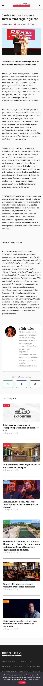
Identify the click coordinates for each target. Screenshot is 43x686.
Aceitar (22, 683)
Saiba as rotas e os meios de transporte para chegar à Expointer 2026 (20, 428)
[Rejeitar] (39, 679)
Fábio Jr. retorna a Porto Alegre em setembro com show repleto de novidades (20, 624)
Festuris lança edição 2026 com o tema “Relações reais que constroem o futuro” (21, 505)
